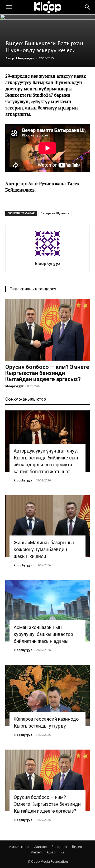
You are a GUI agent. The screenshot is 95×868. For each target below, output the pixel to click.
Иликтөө (40, 846)
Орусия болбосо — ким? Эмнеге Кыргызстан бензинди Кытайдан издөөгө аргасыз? (47, 373)
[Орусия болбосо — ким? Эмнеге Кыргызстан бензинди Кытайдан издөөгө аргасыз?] (47, 330)
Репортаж (59, 846)
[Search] (87, 7)
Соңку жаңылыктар (25, 399)
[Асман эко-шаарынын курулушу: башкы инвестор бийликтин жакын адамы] (47, 610)
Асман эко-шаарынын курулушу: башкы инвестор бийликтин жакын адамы (43, 634)
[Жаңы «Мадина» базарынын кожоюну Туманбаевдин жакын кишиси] (47, 526)
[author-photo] (47, 256)
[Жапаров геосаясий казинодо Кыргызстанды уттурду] (47, 695)
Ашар (51, 852)
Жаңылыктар (19, 846)
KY (62, 852)
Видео (77, 846)
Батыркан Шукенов (55, 213)
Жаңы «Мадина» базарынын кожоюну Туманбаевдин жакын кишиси (44, 549)
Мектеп (36, 852)
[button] (9, 7)
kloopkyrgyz (25, 58)
